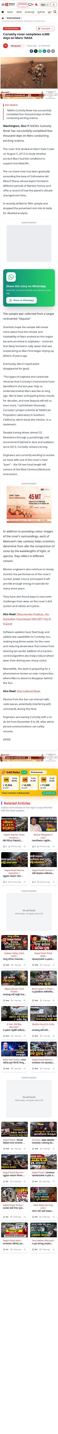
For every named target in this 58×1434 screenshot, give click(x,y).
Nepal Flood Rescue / (13, 1172)
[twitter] (36, 51)
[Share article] (24, 846)
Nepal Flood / (9, 1139)
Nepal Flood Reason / (42, 1059)
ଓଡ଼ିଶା (19, 12)
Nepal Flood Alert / (12, 1240)
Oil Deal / (36, 1139)
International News (28, 691)
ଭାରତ (10, 12)
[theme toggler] (36, 4)
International (13, 18)
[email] (49, 51)
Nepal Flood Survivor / (43, 870)
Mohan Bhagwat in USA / (43, 836)
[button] (10, 782)
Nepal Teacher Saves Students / (14, 836)
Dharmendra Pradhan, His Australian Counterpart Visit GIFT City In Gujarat (27, 619)
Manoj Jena (16, 46)
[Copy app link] (53, 51)
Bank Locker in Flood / (43, 988)
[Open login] (54, 4)
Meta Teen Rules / (12, 1059)
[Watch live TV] (30, 4)
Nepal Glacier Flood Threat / (14, 990)
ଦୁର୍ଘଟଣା (41, 12)
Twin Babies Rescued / (43, 1240)
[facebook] (31, 51)
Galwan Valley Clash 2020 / (14, 954)
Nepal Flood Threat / (13, 1205)
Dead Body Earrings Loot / (43, 1206)
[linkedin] (44, 51)
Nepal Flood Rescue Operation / (14, 871)
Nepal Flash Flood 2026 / (43, 954)
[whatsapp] (40, 51)
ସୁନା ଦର (51, 12)
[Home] (3, 18)
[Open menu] (2, 4)
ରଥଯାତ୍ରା (30, 12)
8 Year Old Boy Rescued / (14, 1025)
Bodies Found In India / (43, 1025)
